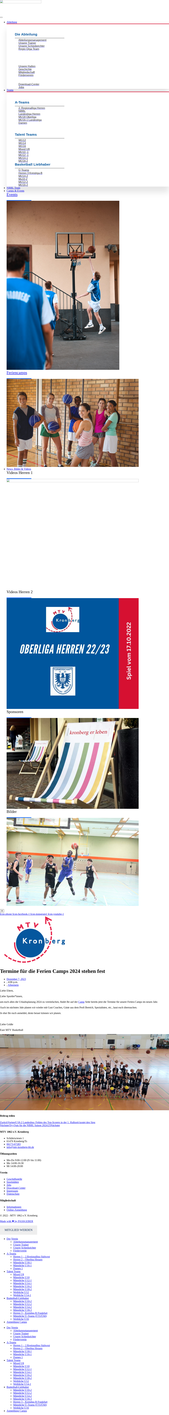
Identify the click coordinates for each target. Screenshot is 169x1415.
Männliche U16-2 (22, 1286)
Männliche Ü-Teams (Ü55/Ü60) (30, 1316)
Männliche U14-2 (22, 1307)
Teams (10, 90)
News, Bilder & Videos (19, 469)
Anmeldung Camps (17, 1322)
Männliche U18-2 (22, 1289)
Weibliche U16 (21, 1319)
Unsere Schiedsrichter (24, 1247)
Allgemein (13, 985)
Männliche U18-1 (22, 1262)
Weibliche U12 (21, 1292)
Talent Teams (13, 1271)
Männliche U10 (21, 1277)
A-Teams (11, 1253)
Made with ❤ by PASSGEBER (16, 1221)
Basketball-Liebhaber (18, 1298)
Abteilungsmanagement (25, 1241)
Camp (81, 1001)
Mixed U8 (18, 1274)
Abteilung (12, 22)
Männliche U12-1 (22, 1280)
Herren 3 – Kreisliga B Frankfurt (30, 1313)
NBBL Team (13, 187)
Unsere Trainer (21, 1244)
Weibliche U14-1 (22, 1295)
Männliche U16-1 (22, 1265)
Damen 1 (18, 1268)
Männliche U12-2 (22, 1304)
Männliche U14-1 (22, 1283)
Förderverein (20, 1250)
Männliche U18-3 (22, 1310)
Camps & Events (15, 190)
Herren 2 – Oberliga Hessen (27, 1259)
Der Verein (12, 1238)
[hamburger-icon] (1, 17)
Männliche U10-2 (22, 1301)
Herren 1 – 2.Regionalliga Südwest (31, 1256)
